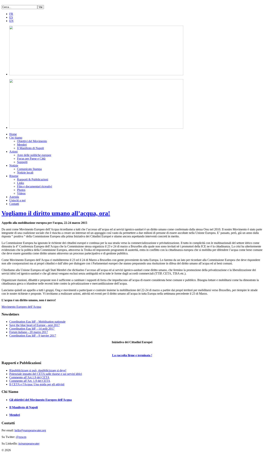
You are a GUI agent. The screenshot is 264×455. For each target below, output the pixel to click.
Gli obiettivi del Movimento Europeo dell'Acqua (40, 399)
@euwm (21, 437)
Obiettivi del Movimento (32, 141)
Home (13, 134)
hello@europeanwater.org (30, 430)
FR (11, 13)
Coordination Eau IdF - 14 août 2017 (32, 328)
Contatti (14, 203)
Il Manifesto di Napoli (30, 148)
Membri (22, 144)
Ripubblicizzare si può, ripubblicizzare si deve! (37, 370)
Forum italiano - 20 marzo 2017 (28, 332)
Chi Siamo (15, 137)
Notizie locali (25, 172)
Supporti (22, 162)
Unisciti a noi (17, 200)
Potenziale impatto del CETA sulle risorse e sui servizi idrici (45, 373)
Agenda (14, 196)
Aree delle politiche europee (34, 155)
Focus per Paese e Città (31, 158)
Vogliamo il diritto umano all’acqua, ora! (56, 213)
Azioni (13, 151)
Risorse (13, 176)
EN (11, 20)
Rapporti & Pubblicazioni (32, 179)
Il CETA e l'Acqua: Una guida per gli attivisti (36, 384)
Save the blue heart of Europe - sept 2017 (34, 325)
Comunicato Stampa (29, 169)
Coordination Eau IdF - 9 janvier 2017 (32, 335)
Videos (21, 193)
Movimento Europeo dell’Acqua (21, 306)
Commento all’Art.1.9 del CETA (29, 377)
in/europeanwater (28, 443)
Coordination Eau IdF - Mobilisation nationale (37, 321)
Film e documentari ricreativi (34, 186)
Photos (21, 190)
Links (20, 183)
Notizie (13, 165)
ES (11, 17)
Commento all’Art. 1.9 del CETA (29, 380)
